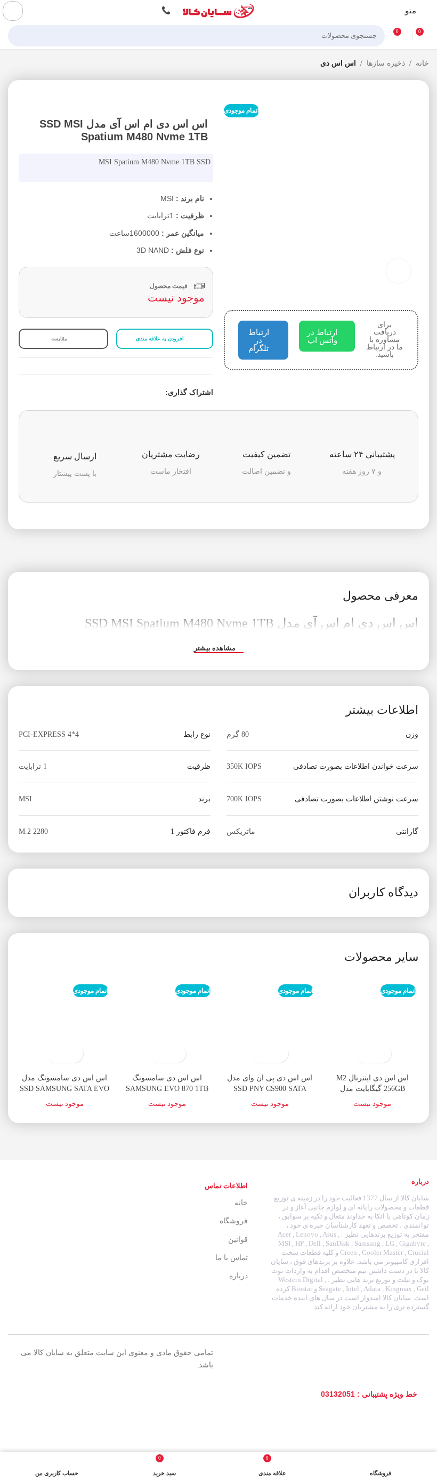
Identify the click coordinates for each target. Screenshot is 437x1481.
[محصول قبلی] (34, 64)
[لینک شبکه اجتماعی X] (147, 393)
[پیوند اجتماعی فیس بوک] (159, 393)
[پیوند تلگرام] (110, 393)
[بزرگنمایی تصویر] (398, 271)
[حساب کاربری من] (12, 11)
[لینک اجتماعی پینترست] (134, 393)
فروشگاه (233, 1221)
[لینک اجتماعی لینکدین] (122, 393)
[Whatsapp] (42, 1394)
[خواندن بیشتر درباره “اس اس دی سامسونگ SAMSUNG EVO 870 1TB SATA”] (176, 1053)
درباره (238, 1276)
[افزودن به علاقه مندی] (363, 1053)
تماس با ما (231, 1258)
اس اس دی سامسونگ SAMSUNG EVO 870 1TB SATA (167, 1088)
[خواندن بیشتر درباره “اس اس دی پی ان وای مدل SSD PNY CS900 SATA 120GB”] (279, 1053)
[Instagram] (89, 1394)
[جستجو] (19, 35)
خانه (422, 63)
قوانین (237, 1240)
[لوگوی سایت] (218, 10)
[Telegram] (65, 1394)
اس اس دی (338, 63)
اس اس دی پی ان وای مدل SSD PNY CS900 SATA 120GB (269, 1088)
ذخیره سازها (386, 63)
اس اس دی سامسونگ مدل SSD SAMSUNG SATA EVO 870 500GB (64, 1088)
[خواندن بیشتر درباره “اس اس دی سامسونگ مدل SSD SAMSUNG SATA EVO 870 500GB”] (73, 1053)
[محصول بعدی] (13, 64)
